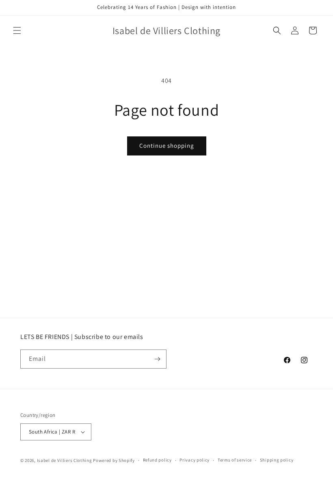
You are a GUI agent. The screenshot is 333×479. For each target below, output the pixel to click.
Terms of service (235, 460)
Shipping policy (277, 460)
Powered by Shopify (114, 460)
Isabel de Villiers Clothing (64, 460)
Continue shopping (166, 145)
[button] (17, 30)
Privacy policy (194, 460)
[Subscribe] (157, 359)
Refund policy (157, 460)
